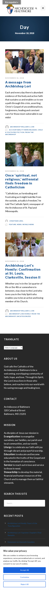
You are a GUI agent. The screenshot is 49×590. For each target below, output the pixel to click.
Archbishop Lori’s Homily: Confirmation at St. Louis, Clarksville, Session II (23, 271)
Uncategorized (24, 316)
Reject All (24, 584)
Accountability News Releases (23, 130)
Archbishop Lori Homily (20, 314)
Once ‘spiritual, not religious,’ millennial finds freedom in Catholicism (21, 181)
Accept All (24, 570)
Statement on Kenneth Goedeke (21, 542)
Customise (24, 577)
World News (28, 224)
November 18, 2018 (14, 78)
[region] (24, 568)
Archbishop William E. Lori (22, 127)
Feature (12, 224)
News (19, 224)
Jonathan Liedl (16, 221)
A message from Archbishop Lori (18, 84)
